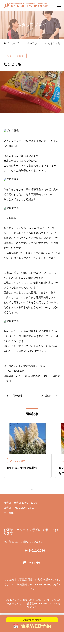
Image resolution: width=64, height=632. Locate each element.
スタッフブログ (15, 55)
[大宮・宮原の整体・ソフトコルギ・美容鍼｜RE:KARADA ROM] (34, 5)
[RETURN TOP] (32, 489)
